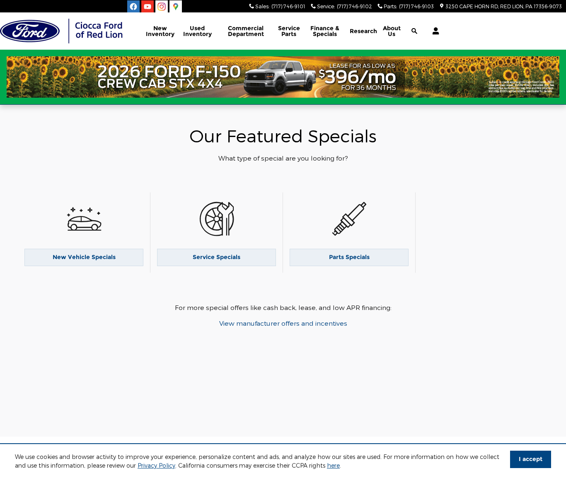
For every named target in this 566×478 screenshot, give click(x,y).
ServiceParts (289, 31)
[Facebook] (133, 6)
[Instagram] (161, 6)
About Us (392, 31)
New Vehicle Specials (84, 257)
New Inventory (160, 31)
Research (363, 31)
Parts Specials (349, 257)
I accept (530, 459)
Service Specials (216, 257)
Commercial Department (246, 31)
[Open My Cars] (434, 31)
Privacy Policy (156, 465)
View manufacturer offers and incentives (283, 323)
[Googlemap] (175, 6)
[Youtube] (147, 6)
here (333, 465)
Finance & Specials (324, 31)
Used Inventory (197, 31)
